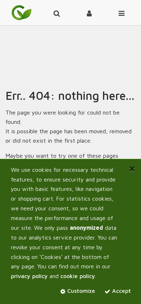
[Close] (132, 169)
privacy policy (29, 276)
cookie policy (77, 276)
